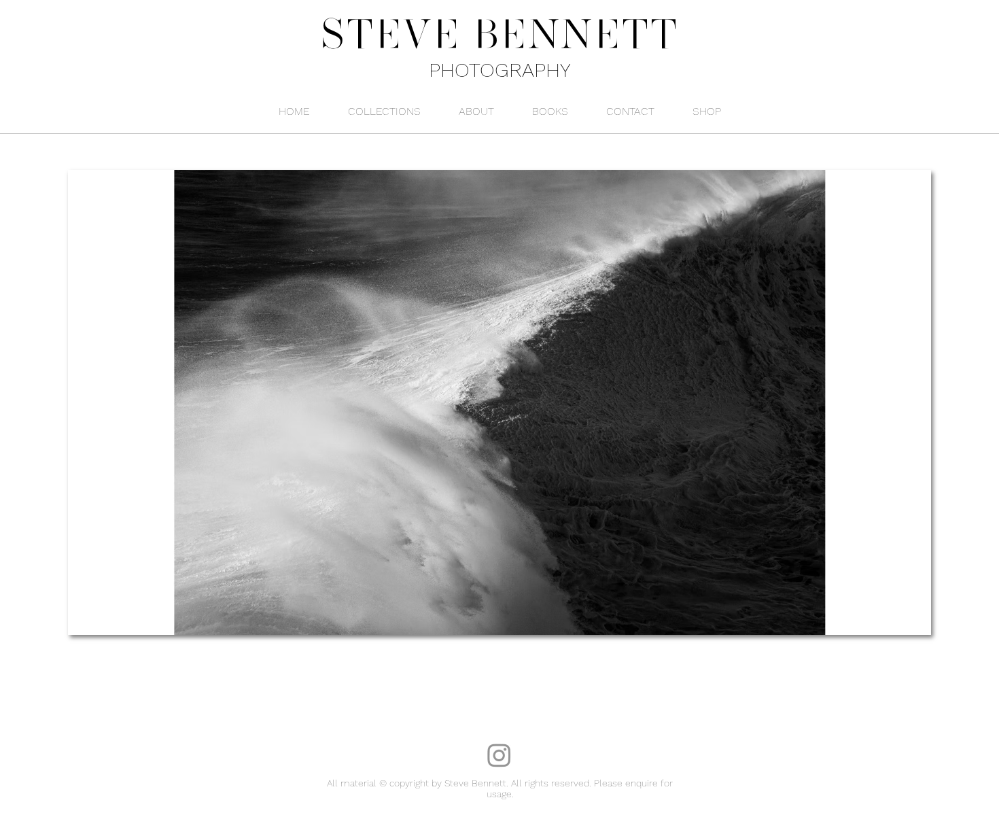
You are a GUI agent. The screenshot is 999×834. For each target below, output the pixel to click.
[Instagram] (499, 755)
